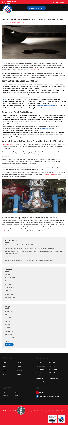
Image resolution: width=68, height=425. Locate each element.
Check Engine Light (41, 366)
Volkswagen (18, 399)
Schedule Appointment (36, 8)
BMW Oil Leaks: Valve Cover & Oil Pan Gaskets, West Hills (21, 245)
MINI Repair (20, 23)
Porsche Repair (9, 294)
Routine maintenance (8, 144)
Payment (5, 374)
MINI (16, 395)
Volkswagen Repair (10, 297)
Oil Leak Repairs (40, 378)
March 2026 (8, 328)
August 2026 (8, 311)
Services (19, 362)
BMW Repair (8, 284)
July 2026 (7, 314)
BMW (16, 392)
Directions (5, 378)
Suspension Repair (53, 378)
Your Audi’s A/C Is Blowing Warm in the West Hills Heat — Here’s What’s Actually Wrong (29, 248)
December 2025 (9, 338)
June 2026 (8, 318)
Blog (6, 281)
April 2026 (7, 324)
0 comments (26, 23)
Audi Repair (8, 274)
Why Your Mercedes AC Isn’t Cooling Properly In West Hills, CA (22, 257)
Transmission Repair (41, 382)
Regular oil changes (45, 128)
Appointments (6, 370)
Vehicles (5, 366)
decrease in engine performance (46, 105)
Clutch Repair (52, 366)
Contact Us (19, 378)
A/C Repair (38, 362)
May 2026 (7, 321)
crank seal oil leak (36, 69)
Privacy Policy (60, 411)
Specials (19, 366)
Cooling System (40, 369)
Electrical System (53, 369)
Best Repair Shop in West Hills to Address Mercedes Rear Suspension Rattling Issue (29, 260)
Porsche (5, 399)
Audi (4, 392)
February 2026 (9, 331)
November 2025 (9, 341)
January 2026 (8, 334)
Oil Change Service (53, 373)
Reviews (19, 374)
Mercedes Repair (9, 287)
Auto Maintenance (10, 277)
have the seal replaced (49, 174)
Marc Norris (6, 23)
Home (4, 362)
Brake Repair (52, 362)
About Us (19, 370)
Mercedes (5, 395)
